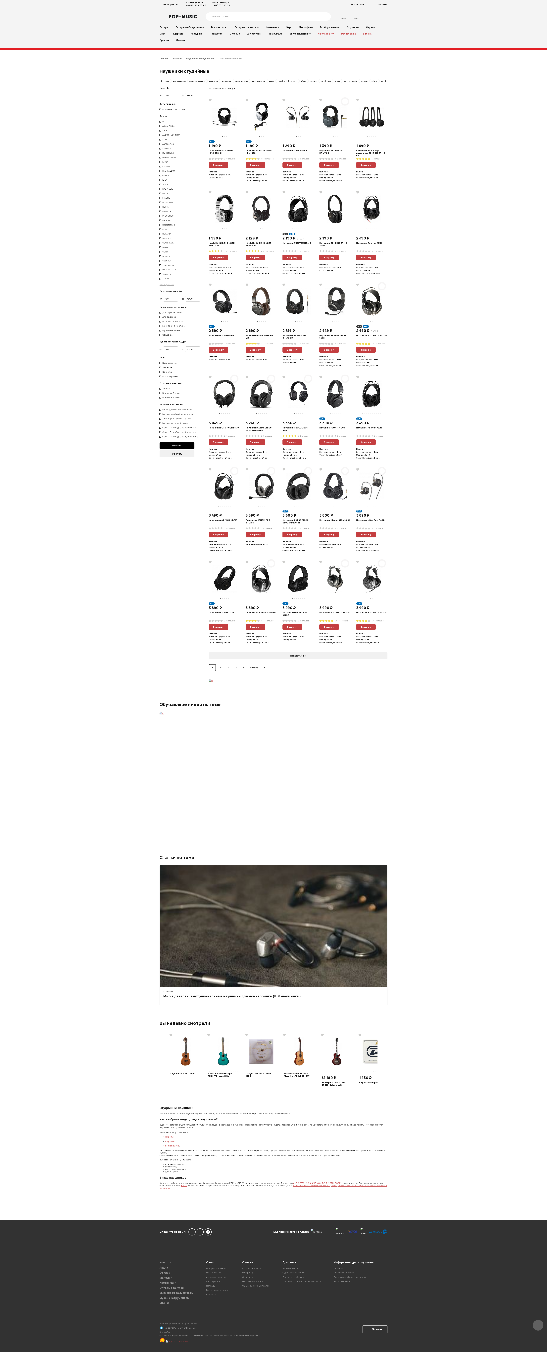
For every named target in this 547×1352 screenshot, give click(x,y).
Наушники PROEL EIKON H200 (295, 429)
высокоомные (258, 81)
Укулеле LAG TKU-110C (182, 1073)
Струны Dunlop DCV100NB (373, 1082)
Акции (164, 1267)
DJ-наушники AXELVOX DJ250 (294, 613)
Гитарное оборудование (190, 27)
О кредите (247, 1277)
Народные (196, 33)
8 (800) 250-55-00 (196, 5)
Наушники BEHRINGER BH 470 (259, 336)
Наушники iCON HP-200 (332, 427)
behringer (292, 81)
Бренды (164, 40)
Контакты (211, 1294)
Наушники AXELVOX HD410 (296, 243)
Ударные (178, 33)
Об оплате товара (251, 1268)
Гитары (164, 27)
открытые (226, 81)
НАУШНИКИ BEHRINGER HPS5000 (259, 244)
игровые (165, 81)
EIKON (184, 1185)
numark (313, 81)
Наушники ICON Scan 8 (294, 150)
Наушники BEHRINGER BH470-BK (294, 336)
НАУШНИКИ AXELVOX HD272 (334, 612)
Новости (166, 1262)
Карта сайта (165, 1332)
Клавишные (272, 27)
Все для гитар (219, 27)
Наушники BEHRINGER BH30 (224, 427)
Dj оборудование (329, 27)
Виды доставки (290, 1268)
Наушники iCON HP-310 (221, 612)
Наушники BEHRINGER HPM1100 (331, 151)
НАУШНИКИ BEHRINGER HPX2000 (222, 244)
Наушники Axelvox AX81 (369, 427)
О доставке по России (293, 1272)
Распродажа (348, 33)
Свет (163, 33)
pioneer (364, 81)
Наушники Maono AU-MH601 (334, 520)
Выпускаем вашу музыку (176, 1293)
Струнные (353, 27)
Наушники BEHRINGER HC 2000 (333, 244)
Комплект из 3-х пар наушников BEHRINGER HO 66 (370, 153)
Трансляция (275, 33)
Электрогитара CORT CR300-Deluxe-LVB (333, 1083)
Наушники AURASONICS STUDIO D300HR (259, 429)
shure (337, 81)
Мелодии (166, 1278)
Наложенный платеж (252, 1281)
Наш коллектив (214, 1272)
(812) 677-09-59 (221, 5)
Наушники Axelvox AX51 (369, 243)
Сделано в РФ (326, 33)
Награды (210, 1285)
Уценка (367, 33)
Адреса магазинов (215, 1277)
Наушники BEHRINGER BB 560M (333, 336)
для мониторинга (197, 81)
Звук (289, 27)
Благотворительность (217, 1290)
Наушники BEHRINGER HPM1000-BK (221, 151)
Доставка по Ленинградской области (301, 1281)
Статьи (180, 40)
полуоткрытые (241, 81)
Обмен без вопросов (344, 1272)
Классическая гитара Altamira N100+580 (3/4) (297, 1074)
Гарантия (338, 1268)
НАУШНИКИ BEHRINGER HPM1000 (259, 151)
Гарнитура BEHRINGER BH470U (258, 521)
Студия (370, 27)
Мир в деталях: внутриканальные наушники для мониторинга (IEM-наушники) (232, 996)
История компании (215, 1268)
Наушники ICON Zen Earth (370, 520)
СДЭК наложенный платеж (255, 1285)
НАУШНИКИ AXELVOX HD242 (371, 612)
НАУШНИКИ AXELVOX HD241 (371, 335)
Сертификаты (213, 1281)
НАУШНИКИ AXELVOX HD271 (261, 612)
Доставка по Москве (293, 1277)
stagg (303, 81)
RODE (338, 1183)
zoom (271, 81)
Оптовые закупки (172, 1288)
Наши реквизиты (342, 1281)
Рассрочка (247, 1272)
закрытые (213, 81)
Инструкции (168, 1283)
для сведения (179, 81)
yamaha (281, 81)
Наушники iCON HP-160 (221, 335)
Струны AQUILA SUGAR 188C (258, 1074)
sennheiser (326, 81)
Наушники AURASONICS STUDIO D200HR (295, 521)
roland (374, 81)
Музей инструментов (174, 1298)
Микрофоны (306, 27)
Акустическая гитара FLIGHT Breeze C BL (220, 1074)
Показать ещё (298, 655)
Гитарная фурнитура (247, 27)
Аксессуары (254, 33)
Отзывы (165, 1272)
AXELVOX (316, 1183)
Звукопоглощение (300, 33)
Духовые (235, 33)
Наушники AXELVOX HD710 (223, 520)
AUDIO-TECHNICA (302, 1183)
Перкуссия (216, 33)
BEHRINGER (328, 1183)
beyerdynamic (350, 81)
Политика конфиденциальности (350, 1277)
